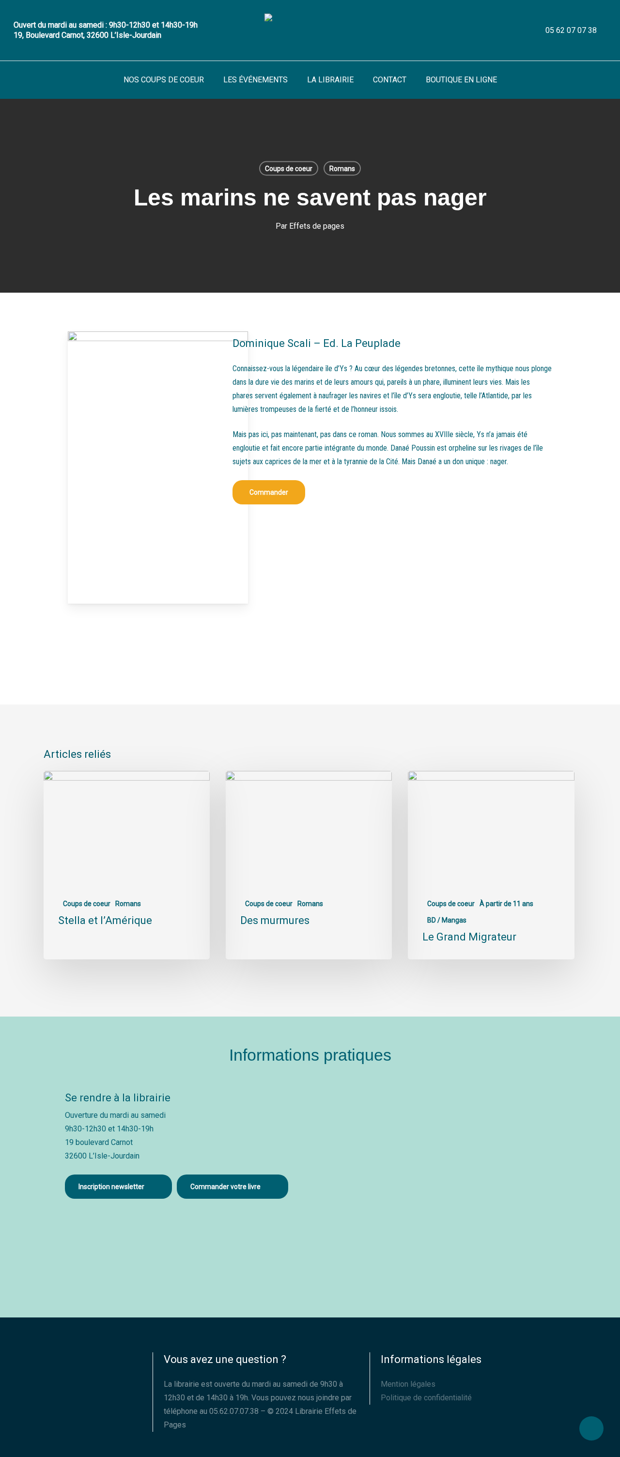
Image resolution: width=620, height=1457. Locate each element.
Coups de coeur (288, 168)
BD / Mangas (446, 920)
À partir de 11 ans (506, 904)
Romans (342, 168)
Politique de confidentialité (426, 1397)
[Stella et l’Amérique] (127, 865)
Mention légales (408, 1384)
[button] (268, 492)
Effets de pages (316, 226)
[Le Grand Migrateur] (491, 865)
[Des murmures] (309, 865)
